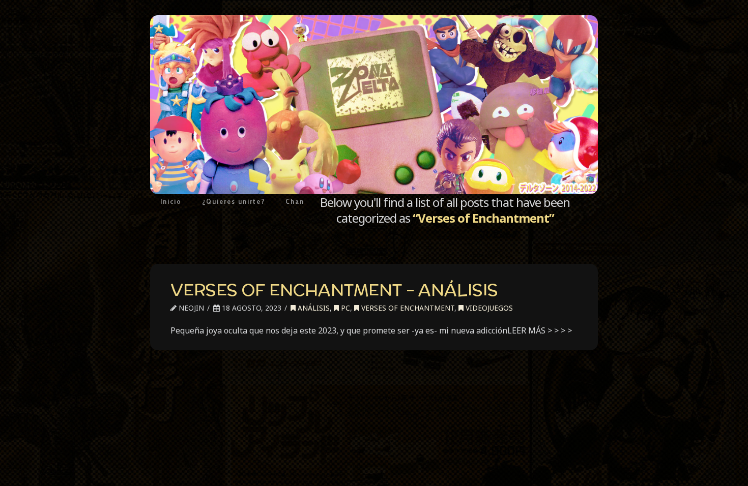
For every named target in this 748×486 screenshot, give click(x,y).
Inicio (171, 201)
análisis (313, 308)
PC (344, 308)
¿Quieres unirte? (233, 201)
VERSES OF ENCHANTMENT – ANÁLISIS (334, 289)
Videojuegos (488, 308)
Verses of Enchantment (406, 308)
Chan (294, 201)
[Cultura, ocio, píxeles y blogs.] (374, 104)
